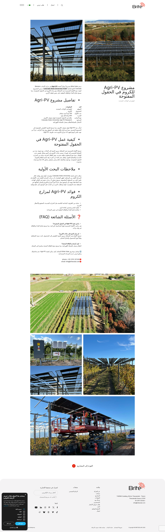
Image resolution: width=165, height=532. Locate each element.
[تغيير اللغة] (28, 5)
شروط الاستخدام (44, 497)
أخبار (98, 507)
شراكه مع (97, 500)
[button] (14, 527)
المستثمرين (97, 502)
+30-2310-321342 (140, 500)
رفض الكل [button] (9, 523)
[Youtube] (36, 507)
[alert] (15, 511)
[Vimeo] (53, 512)
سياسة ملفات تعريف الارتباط (98, 527)
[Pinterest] (49, 507)
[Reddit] (39, 512)
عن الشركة (97, 491)
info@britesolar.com (139, 503)
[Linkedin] (41, 507)
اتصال (52, 5)
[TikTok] (57, 512)
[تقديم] (54, 492)
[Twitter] (53, 507)
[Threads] (48, 512)
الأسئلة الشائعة (96, 509)
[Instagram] (45, 507)
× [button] (25, 494)
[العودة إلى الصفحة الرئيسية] (139, 5)
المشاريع (97, 496)
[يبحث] (62, 5)
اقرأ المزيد (5, 505)
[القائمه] (22, 5)
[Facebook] (57, 507)
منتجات (98, 493)
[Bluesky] (44, 512)
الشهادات (97, 498)
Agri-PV (72, 128)
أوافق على (47, 497)
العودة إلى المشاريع (85, 466)
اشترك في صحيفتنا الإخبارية (49, 487)
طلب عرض (40, 5)
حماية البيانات (109, 527)
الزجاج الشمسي (73, 491)
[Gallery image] (82, 303)
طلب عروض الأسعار (94, 504)
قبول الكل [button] (20, 523)
